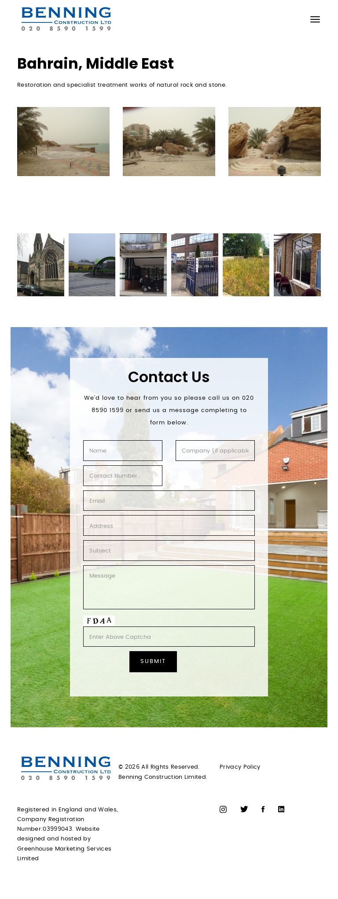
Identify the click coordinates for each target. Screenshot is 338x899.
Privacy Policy (240, 767)
